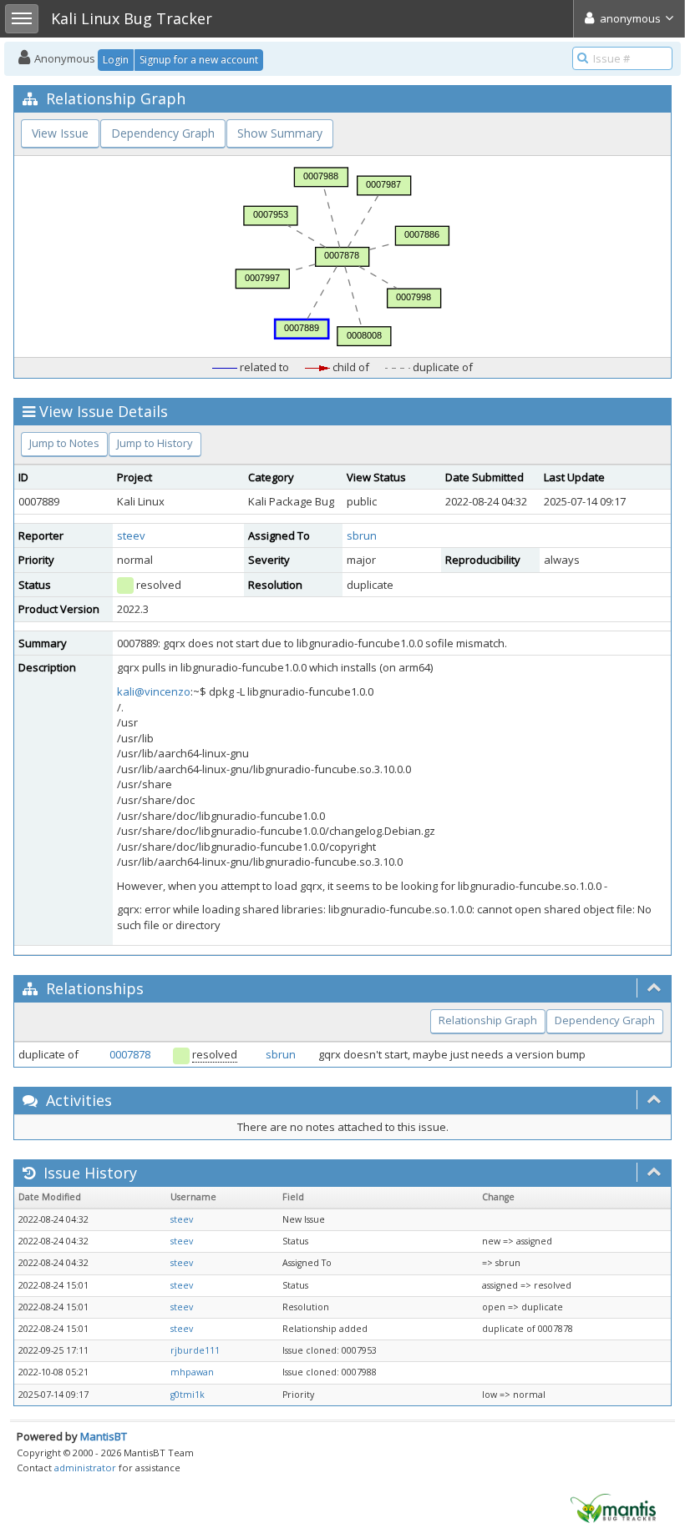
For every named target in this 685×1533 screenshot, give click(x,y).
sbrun (362, 535)
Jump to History (155, 442)
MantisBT (103, 1436)
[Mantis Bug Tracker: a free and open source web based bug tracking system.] (613, 1507)
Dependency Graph (163, 133)
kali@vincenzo (153, 691)
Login (116, 60)
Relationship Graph (488, 1020)
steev (131, 535)
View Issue (60, 133)
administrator (85, 1467)
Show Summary (279, 133)
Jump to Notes (64, 442)
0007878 (129, 1054)
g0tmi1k (187, 1394)
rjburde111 (195, 1350)
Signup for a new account (199, 60)
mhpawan (192, 1372)
